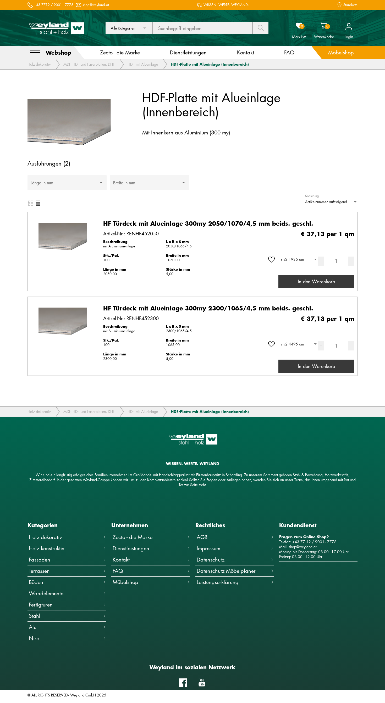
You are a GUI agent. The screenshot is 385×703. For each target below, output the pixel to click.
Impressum (208, 548)
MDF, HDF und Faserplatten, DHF (89, 64)
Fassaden (39, 559)
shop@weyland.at (95, 5)
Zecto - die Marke (132, 537)
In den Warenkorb (316, 281)
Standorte (350, 5)
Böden (36, 582)
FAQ (118, 570)
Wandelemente (46, 593)
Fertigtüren (41, 604)
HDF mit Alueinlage (143, 64)
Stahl (34, 615)
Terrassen (39, 570)
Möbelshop (125, 582)
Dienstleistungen (131, 548)
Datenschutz (210, 559)
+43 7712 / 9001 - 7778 (53, 5)
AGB (202, 537)
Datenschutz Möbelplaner (226, 570)
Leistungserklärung (218, 582)
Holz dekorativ (39, 64)
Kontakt (121, 559)
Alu (32, 627)
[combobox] (129, 28)
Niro (34, 638)
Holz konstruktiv (46, 548)
